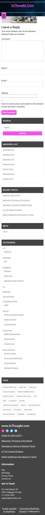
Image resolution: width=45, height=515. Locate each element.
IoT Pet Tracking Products (12, 210)
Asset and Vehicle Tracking (14, 315)
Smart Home (7, 330)
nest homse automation (10, 405)
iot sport (22, 400)
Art (4, 248)
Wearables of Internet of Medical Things (17, 205)
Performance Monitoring (13, 358)
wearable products (9, 414)
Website (4, 93)
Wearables (21, 414)
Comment (6, 39)
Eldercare (7, 271)
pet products (7, 409)
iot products (13, 400)
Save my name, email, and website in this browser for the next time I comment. (22, 105)
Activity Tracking (10, 353)
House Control (9, 344)
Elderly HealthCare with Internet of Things (18, 215)
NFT (5, 261)
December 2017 (8, 155)
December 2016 (8, 159)
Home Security (9, 339)
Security (6, 311)
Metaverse (7, 292)
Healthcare (7, 267)
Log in (5, 231)
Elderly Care (8, 276)
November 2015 (9, 174)
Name (4, 68)
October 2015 (8, 179)
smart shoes (28, 409)
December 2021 (8, 150)
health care (32, 387)
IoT (4, 287)
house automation (9, 391)
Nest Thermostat (34, 405)
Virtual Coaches (10, 363)
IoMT (4, 400)
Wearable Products (11, 368)
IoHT (35, 396)
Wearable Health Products (13, 281)
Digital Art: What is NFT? (12, 195)
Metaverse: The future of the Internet (16, 200)
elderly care (22, 387)
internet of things (8, 396)
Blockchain (7, 258)
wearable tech (31, 414)
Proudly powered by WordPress (9, 510)
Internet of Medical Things (26, 391)
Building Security (10, 320)
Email (4, 80)
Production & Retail (10, 301)
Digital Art (7, 252)
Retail (6, 305)
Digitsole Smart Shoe (9, 387)
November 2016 (9, 164)
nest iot (23, 405)
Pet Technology (8, 297)
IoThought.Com (22, 5)
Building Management (12, 334)
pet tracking (17, 409)
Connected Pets (10, 324)
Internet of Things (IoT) (24, 396)
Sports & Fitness (9, 350)
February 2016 (8, 169)
